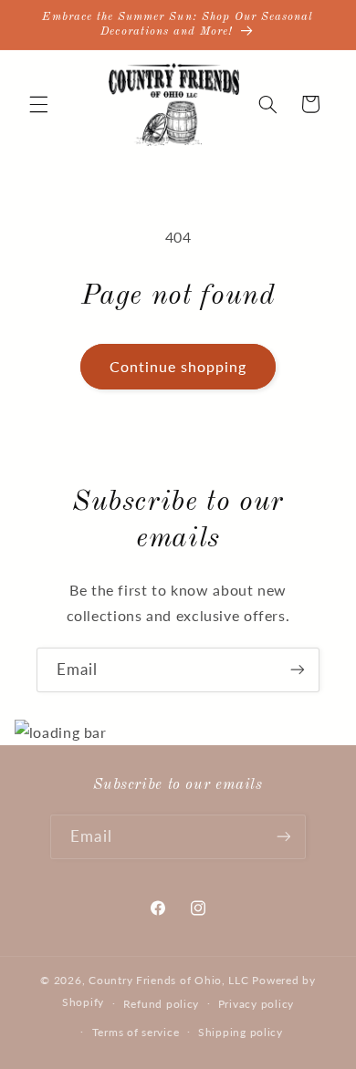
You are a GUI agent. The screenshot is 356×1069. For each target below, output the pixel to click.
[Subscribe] (298, 670)
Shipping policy (240, 1032)
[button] (38, 104)
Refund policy (161, 1004)
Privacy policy (256, 1004)
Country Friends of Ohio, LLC (169, 980)
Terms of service (136, 1032)
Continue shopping (178, 366)
